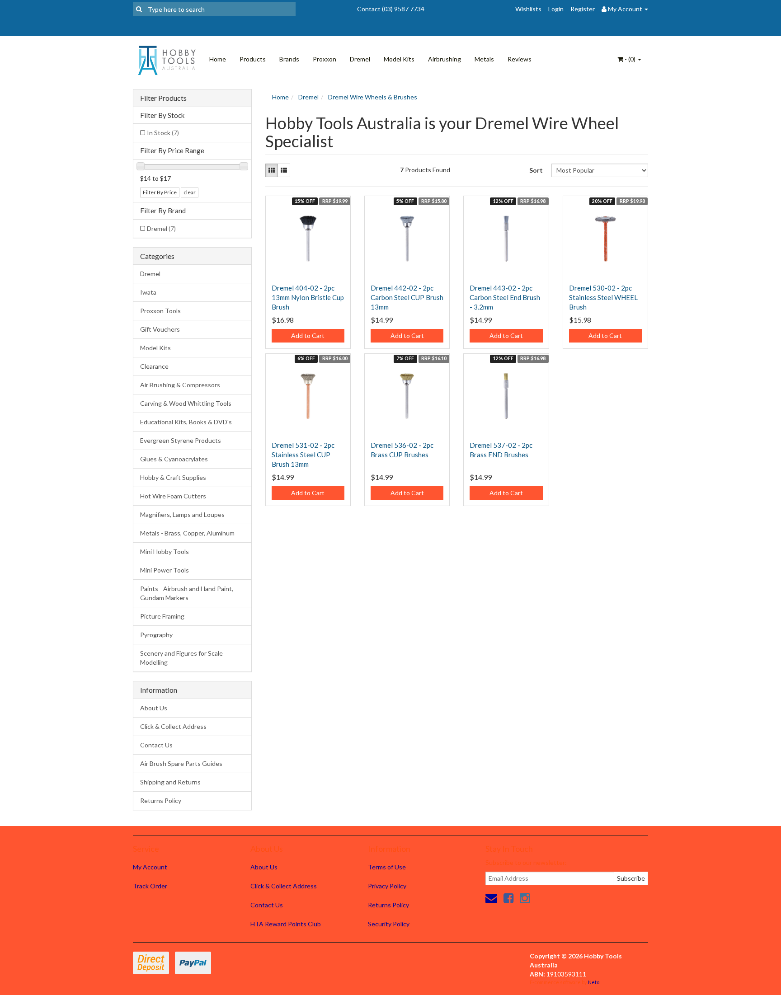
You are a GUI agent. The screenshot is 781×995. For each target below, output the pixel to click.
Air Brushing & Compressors (180, 385)
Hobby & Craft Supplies (173, 477)
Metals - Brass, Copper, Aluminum (187, 533)
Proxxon (324, 59)
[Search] (139, 9)
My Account (150, 867)
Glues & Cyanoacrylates (174, 459)
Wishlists (528, 9)
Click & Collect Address (173, 726)
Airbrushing (444, 59)
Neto (593, 982)
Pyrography (156, 634)
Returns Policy (160, 800)
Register (582, 9)
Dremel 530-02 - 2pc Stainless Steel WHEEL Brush (603, 297)
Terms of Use (387, 867)
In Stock (163, 132)
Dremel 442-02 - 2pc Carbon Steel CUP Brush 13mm (407, 297)
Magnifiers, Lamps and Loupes (182, 514)
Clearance (154, 366)
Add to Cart (308, 335)
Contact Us (156, 745)
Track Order (150, 886)
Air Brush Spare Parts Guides (181, 763)
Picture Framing (162, 616)
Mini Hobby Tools (164, 551)
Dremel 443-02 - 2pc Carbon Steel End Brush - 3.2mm (505, 297)
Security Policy (388, 924)
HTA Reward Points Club (285, 924)
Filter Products (163, 98)
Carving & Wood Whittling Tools (185, 403)
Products (253, 59)
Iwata (148, 292)
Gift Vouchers (160, 329)
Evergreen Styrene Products (180, 440)
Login (556, 9)
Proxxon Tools (160, 310)
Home (217, 59)
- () (630, 59)
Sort (536, 170)
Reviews (520, 59)
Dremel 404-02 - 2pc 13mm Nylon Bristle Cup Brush (308, 297)
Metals (484, 59)
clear (189, 192)
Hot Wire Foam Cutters (173, 496)
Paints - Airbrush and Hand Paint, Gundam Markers (186, 593)
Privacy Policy (387, 886)
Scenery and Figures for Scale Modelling (181, 657)
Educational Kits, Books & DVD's (186, 422)
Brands (289, 59)
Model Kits (399, 59)
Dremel (360, 59)
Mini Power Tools (164, 570)
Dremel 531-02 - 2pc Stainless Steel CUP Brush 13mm (303, 454)
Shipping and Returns (170, 782)
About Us (153, 708)
